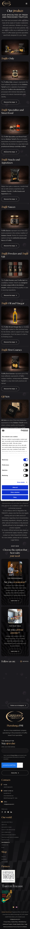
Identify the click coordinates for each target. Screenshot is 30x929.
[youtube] (8, 812)
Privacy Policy (14, 755)
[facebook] (2, 812)
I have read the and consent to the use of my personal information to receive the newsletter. (14, 757)
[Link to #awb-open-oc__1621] (26, 3)
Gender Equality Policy (18, 924)
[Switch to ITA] (13, 907)
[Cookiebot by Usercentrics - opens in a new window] (21, 431)
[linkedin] (11, 812)
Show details (21, 482)
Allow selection (15, 492)
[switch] (25, 465)
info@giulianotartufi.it (9, 804)
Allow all (15, 487)
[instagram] (5, 812)
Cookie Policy (14, 921)
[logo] (6, 1)
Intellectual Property (7, 924)
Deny (15, 497)
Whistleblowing (22, 921)
